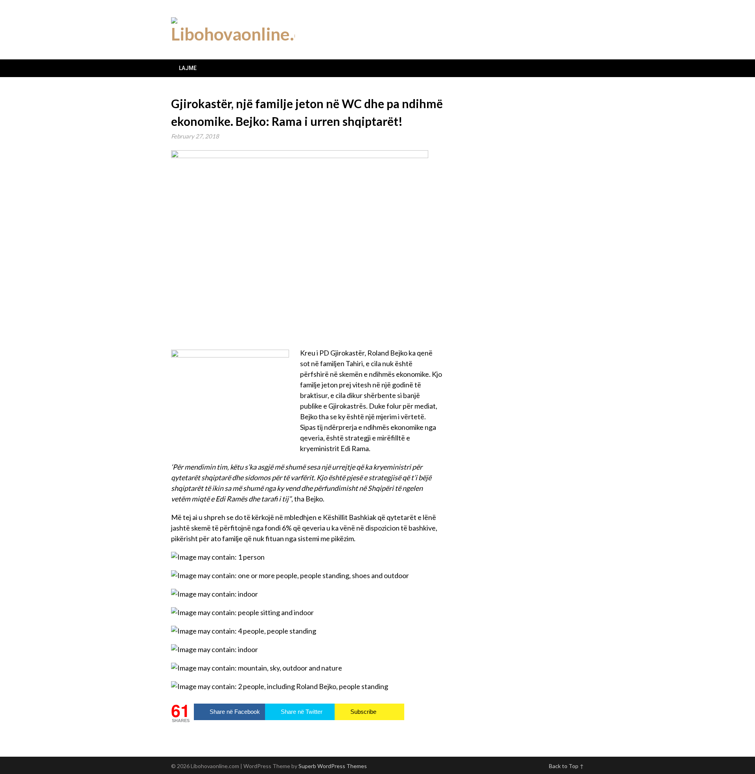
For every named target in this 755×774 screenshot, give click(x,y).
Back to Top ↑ (566, 766)
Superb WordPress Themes (332, 766)
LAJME (188, 68)
